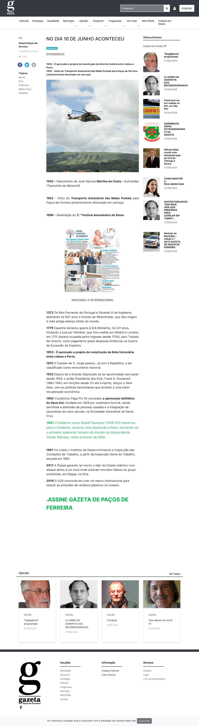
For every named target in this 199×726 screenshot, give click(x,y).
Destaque (37, 20)
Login (146, 674)
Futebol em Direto (164, 22)
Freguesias (115, 20)
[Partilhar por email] (33, 64)
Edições (147, 670)
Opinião (83, 20)
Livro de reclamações (154, 679)
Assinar (187, 8)
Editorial (24, 20)
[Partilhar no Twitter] (27, 64)
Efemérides (52, 48)
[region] (93, 534)
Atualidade (53, 20)
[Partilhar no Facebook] (20, 64)
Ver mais (132, 20)
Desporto (98, 20)
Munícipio (68, 20)
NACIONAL (148, 20)
